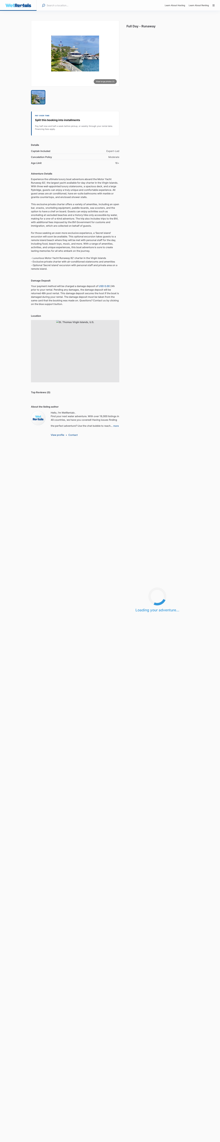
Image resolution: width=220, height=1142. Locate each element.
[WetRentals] (38, 418)
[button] (75, 53)
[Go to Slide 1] (38, 97)
